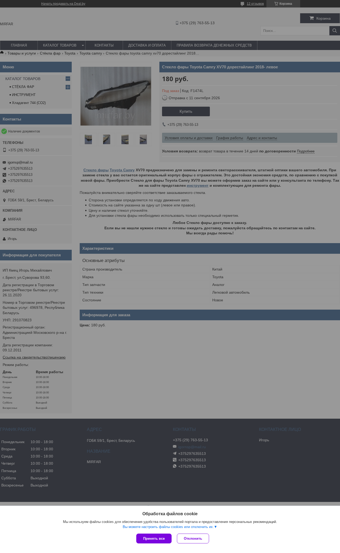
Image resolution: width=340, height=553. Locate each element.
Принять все (154, 538)
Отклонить (193, 538)
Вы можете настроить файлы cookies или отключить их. (168, 527)
